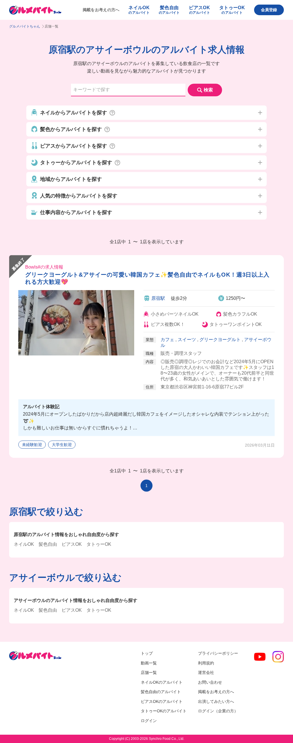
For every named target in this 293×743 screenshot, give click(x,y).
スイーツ (187, 339)
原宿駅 (158, 298)
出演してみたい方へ (216, 701)
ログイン (149, 720)
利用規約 (206, 663)
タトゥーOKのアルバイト (164, 711)
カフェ (167, 339)
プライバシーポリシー (218, 653)
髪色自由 (48, 544)
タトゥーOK (98, 544)
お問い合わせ (210, 682)
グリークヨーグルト (220, 339)
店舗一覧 (149, 672)
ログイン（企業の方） (218, 711)
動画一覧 (149, 663)
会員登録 (269, 9)
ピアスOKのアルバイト (162, 701)
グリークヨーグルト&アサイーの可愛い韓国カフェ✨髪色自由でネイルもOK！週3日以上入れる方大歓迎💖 (147, 278)
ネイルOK (24, 544)
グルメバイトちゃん (24, 26)
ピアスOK (72, 544)
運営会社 (206, 672)
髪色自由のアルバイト (161, 691)
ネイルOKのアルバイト (162, 682)
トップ (147, 653)
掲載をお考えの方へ (101, 9)
